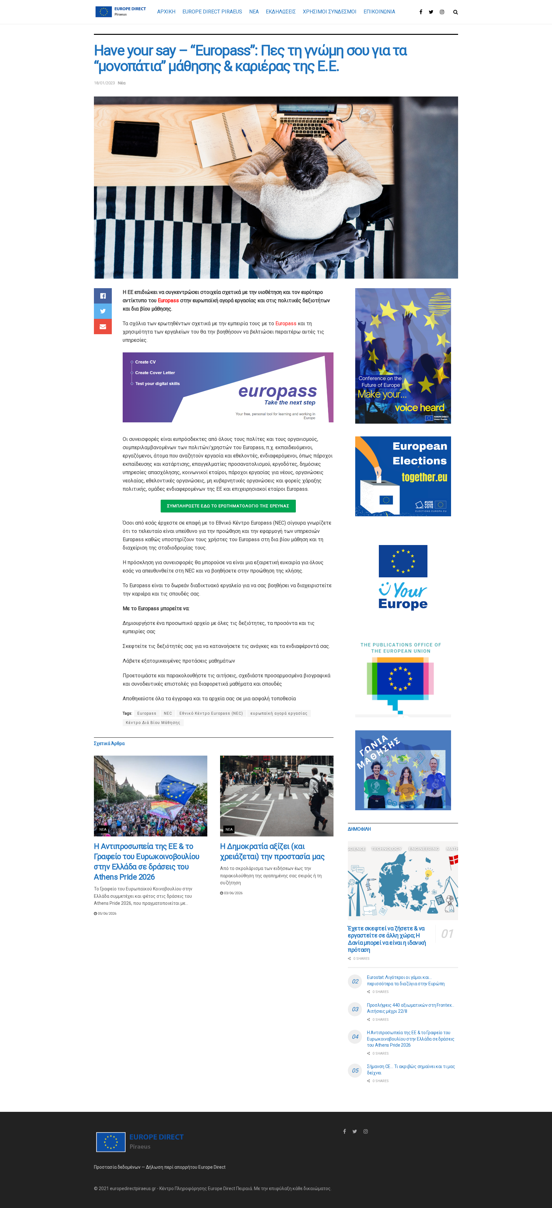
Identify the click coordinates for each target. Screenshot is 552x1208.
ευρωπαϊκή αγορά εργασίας (279, 713)
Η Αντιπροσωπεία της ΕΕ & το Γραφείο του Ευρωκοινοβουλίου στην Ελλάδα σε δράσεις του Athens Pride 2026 (411, 1039)
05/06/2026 (106, 914)
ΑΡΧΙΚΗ (166, 12)
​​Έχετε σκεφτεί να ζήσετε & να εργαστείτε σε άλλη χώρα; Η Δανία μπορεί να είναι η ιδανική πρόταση (387, 939)
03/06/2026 (232, 893)
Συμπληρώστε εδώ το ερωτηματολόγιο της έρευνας (228, 506)
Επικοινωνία (379, 12)
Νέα (122, 83)
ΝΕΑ (254, 12)
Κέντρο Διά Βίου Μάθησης (153, 722)
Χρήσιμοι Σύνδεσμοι (329, 12)
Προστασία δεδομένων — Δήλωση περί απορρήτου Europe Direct (160, 1167)
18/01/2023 (104, 83)
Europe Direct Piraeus (212, 12)
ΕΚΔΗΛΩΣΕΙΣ (281, 12)
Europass (168, 300)
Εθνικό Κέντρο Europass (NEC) (211, 713)
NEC (168, 713)
